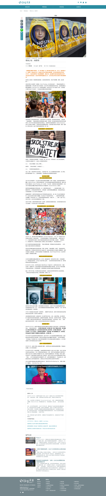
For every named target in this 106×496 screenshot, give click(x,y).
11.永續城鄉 (62, 486)
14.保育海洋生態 (63, 488)
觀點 (56, 15)
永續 (28, 449)
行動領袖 (61, 7)
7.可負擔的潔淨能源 (49, 485)
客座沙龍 (27, 7)
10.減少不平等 (48, 486)
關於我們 (21, 485)
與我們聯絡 (32, 488)
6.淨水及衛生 (76, 483)
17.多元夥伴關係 (63, 490)
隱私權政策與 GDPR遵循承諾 (29, 485)
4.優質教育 (28, 58)
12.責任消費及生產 (77, 486)
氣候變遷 (40, 58)
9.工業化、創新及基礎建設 (79, 485)
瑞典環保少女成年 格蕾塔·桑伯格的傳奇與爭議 (37, 423)
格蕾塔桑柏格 (30, 388)
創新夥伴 (29, 454)
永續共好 (78, 7)
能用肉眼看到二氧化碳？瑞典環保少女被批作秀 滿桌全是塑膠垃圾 (42, 426)
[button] (78, 2)
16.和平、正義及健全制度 (50, 490)
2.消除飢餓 (62, 481)
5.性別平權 (62, 483)
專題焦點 (44, 7)
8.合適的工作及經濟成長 (64, 485)
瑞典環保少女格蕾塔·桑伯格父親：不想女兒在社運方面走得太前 (41, 428)
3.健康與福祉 (76, 481)
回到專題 (21, 36)
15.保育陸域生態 (77, 488)
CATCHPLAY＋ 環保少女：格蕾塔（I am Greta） (38, 421)
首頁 (21, 10)
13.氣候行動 (34, 58)
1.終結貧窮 (48, 481)
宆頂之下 (38, 437)
